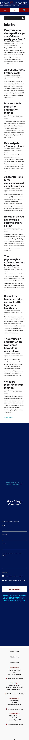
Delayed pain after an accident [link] (14, 145)
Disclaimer (5, 572)
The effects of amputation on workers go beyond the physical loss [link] (13, 345)
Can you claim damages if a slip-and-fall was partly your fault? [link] (14, 35)
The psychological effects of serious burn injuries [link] (14, 261)
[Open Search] (24, 10)
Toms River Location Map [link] (15, 678)
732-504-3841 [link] (14, 657)
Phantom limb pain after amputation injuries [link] (12, 108)
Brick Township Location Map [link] (15, 693)
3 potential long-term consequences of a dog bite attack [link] (14, 181)
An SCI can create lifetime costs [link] (14, 71)
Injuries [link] (6, 45)
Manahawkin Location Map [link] (15, 724)
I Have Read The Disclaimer (14, 576)
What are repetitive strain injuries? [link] (13, 384)
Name (3, 525)
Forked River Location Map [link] (15, 709)
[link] (14, 3)
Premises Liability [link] (13, 45)
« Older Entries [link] (8, 417)
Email (4, 535)
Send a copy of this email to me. (15, 580)
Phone (4, 544)
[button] (4, 9)
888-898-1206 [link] (14, 651)
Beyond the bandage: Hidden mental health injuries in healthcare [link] (14, 302)
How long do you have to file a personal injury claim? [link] (14, 221)
